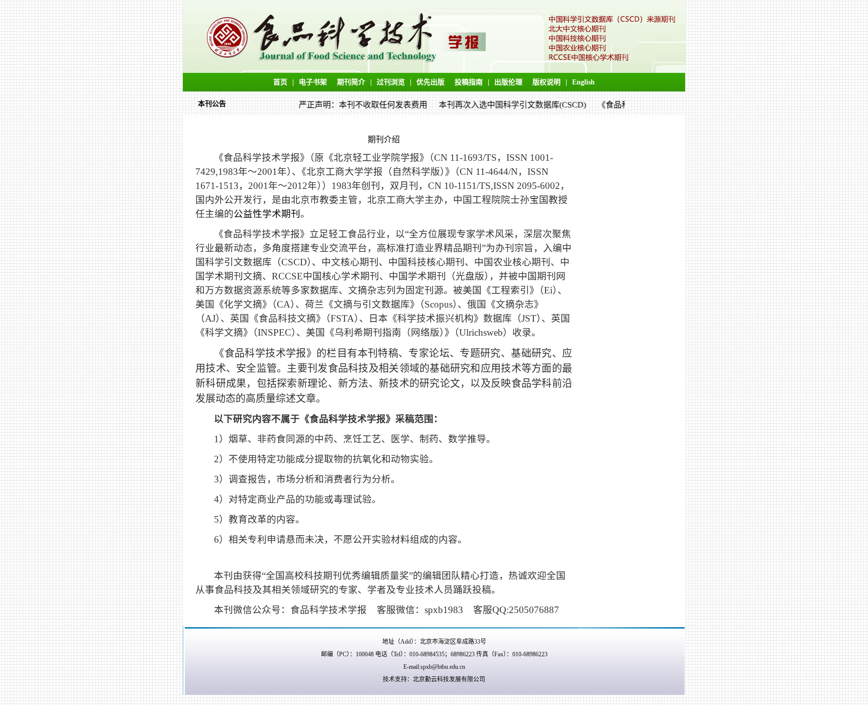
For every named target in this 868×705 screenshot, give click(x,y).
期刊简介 (351, 82)
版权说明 (546, 82)
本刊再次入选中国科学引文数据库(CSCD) (505, 104)
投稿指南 (469, 82)
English (583, 82)
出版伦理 (508, 82)
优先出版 (430, 82)
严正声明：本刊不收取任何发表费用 (356, 104)
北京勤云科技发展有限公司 (449, 679)
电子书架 (313, 82)
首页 (280, 82)
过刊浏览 (391, 82)
